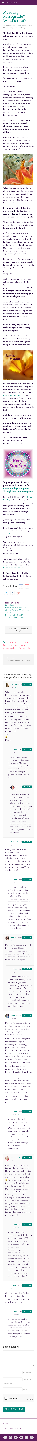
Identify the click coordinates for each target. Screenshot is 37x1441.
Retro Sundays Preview (17, 534)
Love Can (10, 658)
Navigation (12, 3)
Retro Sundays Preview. (13, 568)
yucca (17, 642)
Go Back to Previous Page (18, 630)
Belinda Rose (16, 842)
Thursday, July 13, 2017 (14, 617)
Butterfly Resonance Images (16, 28)
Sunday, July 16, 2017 (14, 615)
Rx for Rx (17, 648)
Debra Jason (15, 684)
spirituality (26, 648)
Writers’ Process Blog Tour (19, 661)
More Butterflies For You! (15, 608)
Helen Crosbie (16, 1158)
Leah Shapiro (16, 1015)
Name (27, 1372)
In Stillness (9, 605)
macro (8, 642)
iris (13, 642)
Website (25, 1389)
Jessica (13, 1285)
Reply (26, 684)
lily (22, 642)
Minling (13, 937)
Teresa (7, 25)
